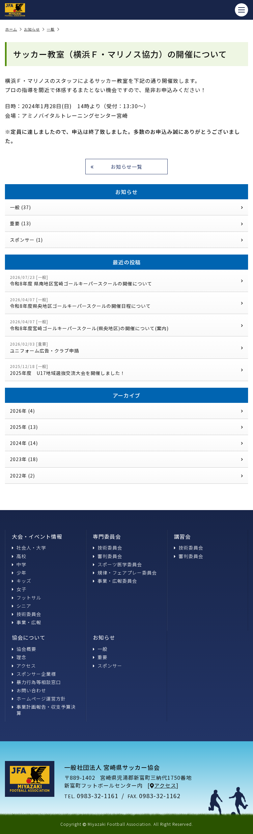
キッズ (23, 581)
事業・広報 (28, 622)
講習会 (182, 536)
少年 (21, 573)
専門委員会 (107, 536)
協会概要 (26, 649)
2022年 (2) (22, 475)
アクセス (26, 666)
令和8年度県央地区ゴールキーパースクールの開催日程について (80, 303)
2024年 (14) (24, 443)
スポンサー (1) (26, 239)
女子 (21, 589)
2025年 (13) (24, 427)
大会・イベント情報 (37, 536)
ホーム (11, 29)
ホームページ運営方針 (41, 698)
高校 (21, 556)
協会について (28, 637)
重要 (102, 657)
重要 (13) (20, 223)
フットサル (28, 598)
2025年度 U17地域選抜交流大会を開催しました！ (67, 369)
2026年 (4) (22, 410)
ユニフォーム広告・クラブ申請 (44, 347)
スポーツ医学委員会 (120, 564)
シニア (23, 606)
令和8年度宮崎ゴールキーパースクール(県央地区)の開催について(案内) (89, 325)
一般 (51, 29)
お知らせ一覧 (126, 166)
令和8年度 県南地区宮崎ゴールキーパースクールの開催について (81, 280)
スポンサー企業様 (36, 674)
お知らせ (32, 29)
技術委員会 (28, 614)
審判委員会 (110, 556)
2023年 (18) (24, 459)
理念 (21, 657)
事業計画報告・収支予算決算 (46, 710)
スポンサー (110, 666)
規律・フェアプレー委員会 (127, 573)
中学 (21, 564)
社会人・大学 (31, 548)
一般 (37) (20, 207)
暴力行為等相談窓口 (38, 682)
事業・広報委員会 (117, 581)
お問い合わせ (31, 690)
